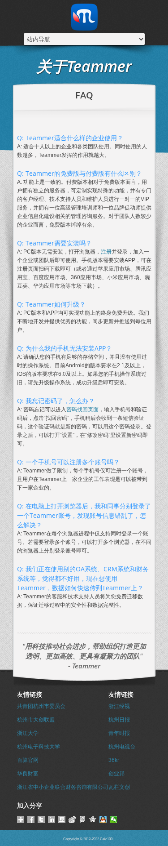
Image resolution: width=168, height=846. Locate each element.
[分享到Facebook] (31, 819)
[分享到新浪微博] (72, 819)
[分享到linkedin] (52, 819)
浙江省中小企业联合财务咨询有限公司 (62, 787)
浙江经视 (119, 706)
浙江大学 (28, 733)
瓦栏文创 (119, 787)
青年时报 (119, 733)
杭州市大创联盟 (36, 720)
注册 (106, 252)
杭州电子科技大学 (38, 747)
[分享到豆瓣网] (62, 819)
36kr (113, 760)
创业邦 (116, 773)
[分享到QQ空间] (93, 819)
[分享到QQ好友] (103, 819)
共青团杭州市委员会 (41, 706)
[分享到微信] (113, 819)
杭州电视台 (121, 747)
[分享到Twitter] (41, 819)
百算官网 (28, 760)
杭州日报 (119, 720)
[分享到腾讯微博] (82, 819)
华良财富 (28, 773)
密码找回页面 (82, 409)
